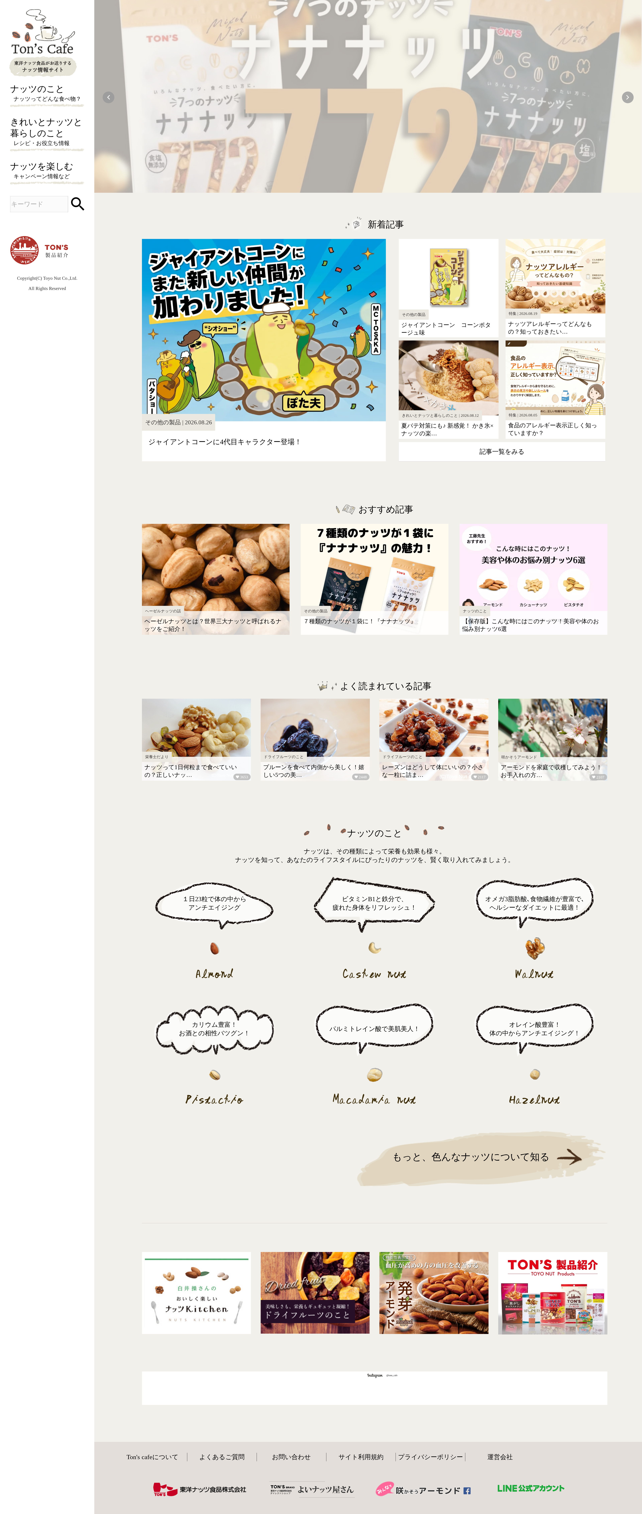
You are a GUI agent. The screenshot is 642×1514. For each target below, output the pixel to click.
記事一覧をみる (501, 451)
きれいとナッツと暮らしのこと (46, 131)
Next (628, 97)
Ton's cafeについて (152, 1456)
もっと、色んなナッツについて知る (471, 1157)
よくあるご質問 (222, 1456)
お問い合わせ (291, 1456)
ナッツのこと (45, 93)
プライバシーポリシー (430, 1456)
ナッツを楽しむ (41, 170)
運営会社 (500, 1456)
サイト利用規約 (361, 1456)
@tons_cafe (391, 1375)
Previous (108, 97)
